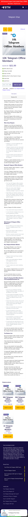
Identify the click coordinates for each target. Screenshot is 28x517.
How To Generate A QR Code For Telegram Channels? (13, 474)
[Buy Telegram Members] (6, 7)
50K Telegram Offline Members (8, 399)
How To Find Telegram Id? (8, 491)
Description (14, 93)
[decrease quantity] (4, 84)
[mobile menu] (26, 7)
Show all (23, 29)
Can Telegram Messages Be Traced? (11, 493)
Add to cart (17, 85)
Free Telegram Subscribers (8, 489)
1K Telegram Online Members (7, 427)
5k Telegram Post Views (14, 512)
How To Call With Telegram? (9, 498)
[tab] (14, 94)
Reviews (14, 97)
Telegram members (6, 90)
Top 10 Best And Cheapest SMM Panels (12, 467)
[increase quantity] (10, 84)
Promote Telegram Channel (10, 470)
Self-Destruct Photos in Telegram (10, 496)
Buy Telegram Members (19, 88)
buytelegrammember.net (13, 279)
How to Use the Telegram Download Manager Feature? (13, 479)
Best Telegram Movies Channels (10, 501)
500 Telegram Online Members (20, 399)
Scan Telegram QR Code (8, 503)
